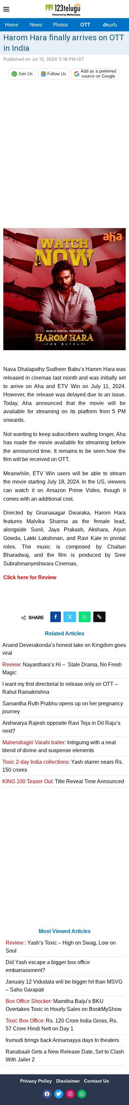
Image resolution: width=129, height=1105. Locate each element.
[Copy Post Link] (99, 617)
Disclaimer (68, 1081)
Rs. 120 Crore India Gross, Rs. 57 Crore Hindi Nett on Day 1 (61, 1024)
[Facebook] (47, 1093)
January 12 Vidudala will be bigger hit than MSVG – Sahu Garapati (64, 985)
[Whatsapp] (81, 1093)
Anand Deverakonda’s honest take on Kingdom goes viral (64, 649)
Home (11, 24)
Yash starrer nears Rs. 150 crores (62, 766)
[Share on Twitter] (70, 617)
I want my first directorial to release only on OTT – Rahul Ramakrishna (60, 688)
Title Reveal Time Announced (63, 781)
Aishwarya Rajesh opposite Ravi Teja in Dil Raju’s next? (61, 727)
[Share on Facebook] (55, 617)
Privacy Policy (36, 1081)
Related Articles (64, 633)
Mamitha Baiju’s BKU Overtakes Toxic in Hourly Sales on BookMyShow (64, 1005)
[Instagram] (70, 1093)
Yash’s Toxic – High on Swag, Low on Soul (61, 947)
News (36, 24)
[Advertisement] (64, 155)
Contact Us (96, 1081)
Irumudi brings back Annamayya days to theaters (62, 1040)
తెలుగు (110, 24)
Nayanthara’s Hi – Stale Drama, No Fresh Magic (62, 668)
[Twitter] (58, 1093)
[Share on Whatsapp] (85, 617)
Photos (60, 24)
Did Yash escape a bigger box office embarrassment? (48, 966)
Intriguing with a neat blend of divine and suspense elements (59, 746)
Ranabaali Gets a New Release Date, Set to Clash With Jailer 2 (65, 1055)
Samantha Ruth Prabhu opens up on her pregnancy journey (62, 707)
